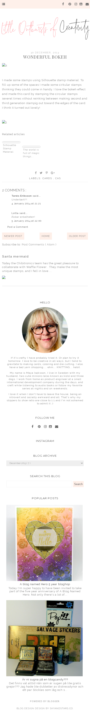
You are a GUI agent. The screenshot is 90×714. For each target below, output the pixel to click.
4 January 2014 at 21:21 (26, 203)
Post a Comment (17, 227)
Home (46, 236)
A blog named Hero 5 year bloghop (45, 584)
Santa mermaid (15, 256)
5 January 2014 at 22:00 (26, 221)
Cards (47, 178)
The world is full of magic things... (31, 153)
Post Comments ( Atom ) (39, 244)
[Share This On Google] (53, 173)
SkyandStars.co (61, 708)
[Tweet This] (41, 173)
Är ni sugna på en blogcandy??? (45, 679)
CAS (58, 178)
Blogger (53, 701)
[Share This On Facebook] (36, 173)
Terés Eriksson (22, 196)
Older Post (77, 236)
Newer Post (13, 236)
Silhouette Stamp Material (9, 148)
